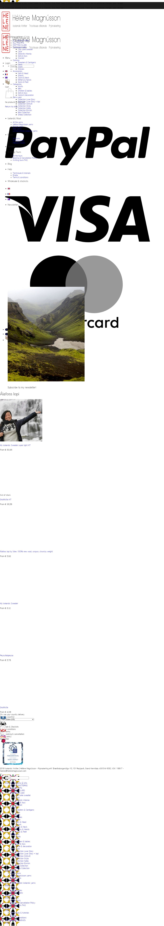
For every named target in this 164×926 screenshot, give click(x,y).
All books (16, 138)
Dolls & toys (22, 56)
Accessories (17, 71)
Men (19, 88)
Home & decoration (26, 95)
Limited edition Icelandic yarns (25, 131)
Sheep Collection (24, 115)
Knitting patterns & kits (19, 37)
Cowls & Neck (23, 78)
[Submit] (11, 69)
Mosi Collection (24, 112)
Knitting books (18, 141)
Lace (20, 51)
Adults (20, 86)
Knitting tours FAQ (20, 160)
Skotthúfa (4, 707)
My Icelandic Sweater (9, 603)
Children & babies (25, 91)
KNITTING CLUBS (20, 45)
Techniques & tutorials (21, 173)
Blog (10, 164)
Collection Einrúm (25, 110)
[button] (7, 58)
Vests (20, 65)
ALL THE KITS (18, 43)
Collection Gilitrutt (25, 104)
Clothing (16, 60)
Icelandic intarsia (24, 54)
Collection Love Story (26, 99)
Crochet (21, 58)
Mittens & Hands (24, 80)
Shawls (20, 75)
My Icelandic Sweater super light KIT (15, 445)
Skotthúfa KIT (5, 499)
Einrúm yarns (18, 126)
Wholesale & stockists (18, 181)
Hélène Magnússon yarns (23, 124)
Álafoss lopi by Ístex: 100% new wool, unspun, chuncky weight (26, 551)
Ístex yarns (17, 129)
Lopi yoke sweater (25, 49)
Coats (20, 67)
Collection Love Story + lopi (29, 101)
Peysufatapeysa (6, 655)
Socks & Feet (23, 82)
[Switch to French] (6, 74)
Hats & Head (23, 73)
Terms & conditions (20, 177)
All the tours (17, 156)
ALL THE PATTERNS (21, 41)
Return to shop (11, 106)
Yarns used (17, 97)
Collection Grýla (24, 106)
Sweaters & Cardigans (27, 62)
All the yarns (18, 122)
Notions (11, 146)
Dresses (21, 69)
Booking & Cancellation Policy (25, 158)
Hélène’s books (19, 143)
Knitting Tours (14, 152)
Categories (17, 84)
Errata (15, 175)
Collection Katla (24, 108)
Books (10, 134)
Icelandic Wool (14, 118)
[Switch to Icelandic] (6, 77)
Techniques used (19, 47)
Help (10, 169)
